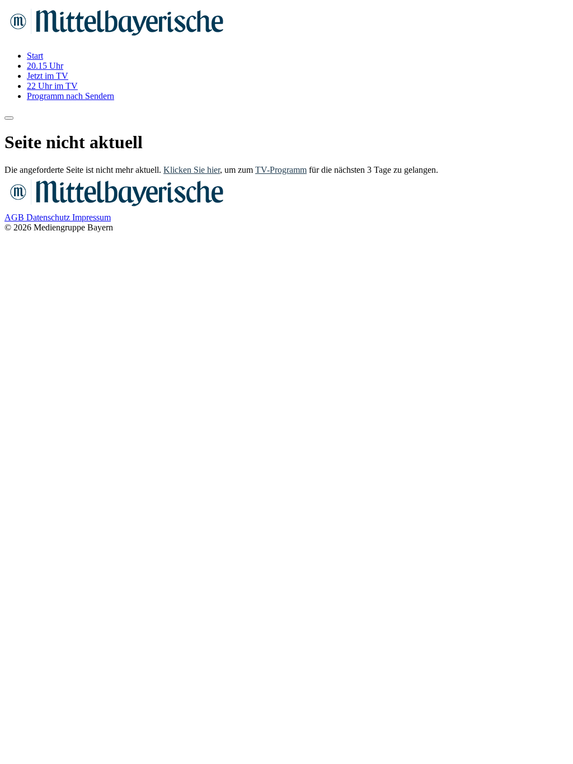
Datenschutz (49, 217)
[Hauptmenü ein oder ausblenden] (8, 118)
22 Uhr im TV (52, 86)
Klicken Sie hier (191, 170)
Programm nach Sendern (70, 96)
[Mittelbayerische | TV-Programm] (116, 36)
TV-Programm (281, 170)
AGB (15, 217)
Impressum (91, 217)
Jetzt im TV (47, 76)
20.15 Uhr (45, 65)
